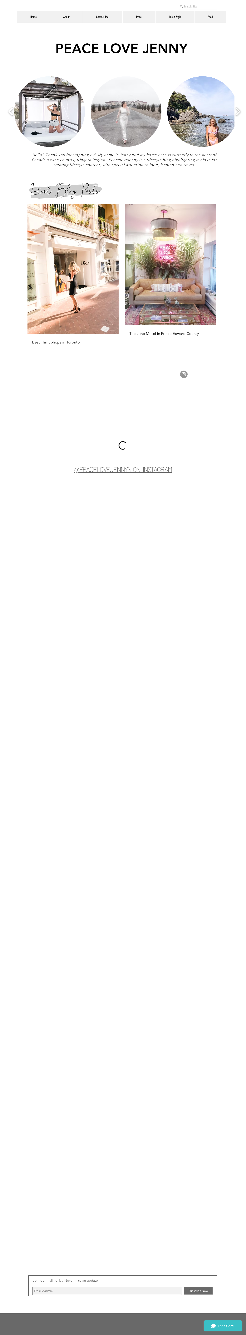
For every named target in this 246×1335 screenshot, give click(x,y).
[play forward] (238, 111)
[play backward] (11, 111)
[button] (49, 111)
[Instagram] (184, 374)
